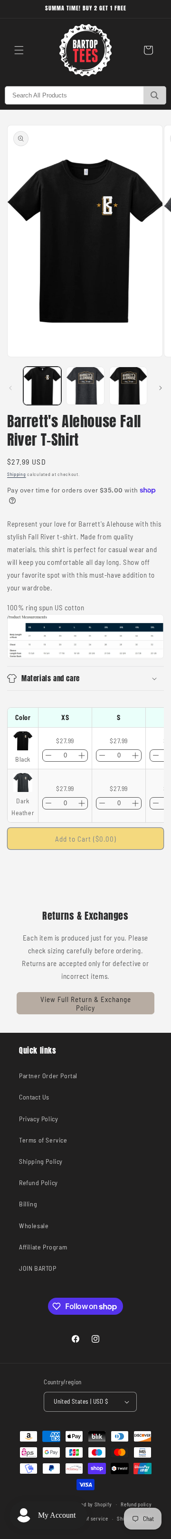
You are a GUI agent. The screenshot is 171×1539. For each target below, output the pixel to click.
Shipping (16, 474)
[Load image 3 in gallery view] (128, 386)
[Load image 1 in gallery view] (42, 386)
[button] (19, 50)
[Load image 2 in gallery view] (85, 386)
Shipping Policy (41, 1161)
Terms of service (88, 1518)
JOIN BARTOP (38, 1268)
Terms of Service (43, 1140)
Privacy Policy (38, 1119)
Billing (28, 1204)
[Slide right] (160, 388)
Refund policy (136, 1504)
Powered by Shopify (89, 1504)
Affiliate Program (43, 1247)
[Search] (154, 95)
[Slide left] (10, 388)
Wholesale (33, 1226)
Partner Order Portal (48, 1076)
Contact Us (34, 1097)
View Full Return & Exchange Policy (85, 1003)
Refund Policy (38, 1182)
